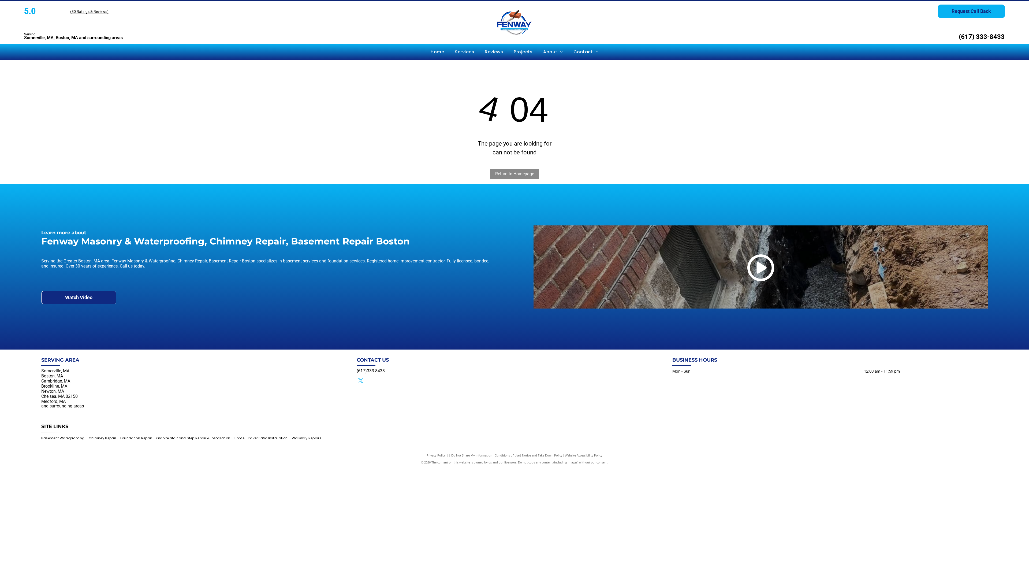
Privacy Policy (436, 455)
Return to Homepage (514, 173)
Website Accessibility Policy (583, 455)
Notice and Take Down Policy (542, 455)
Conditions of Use (507, 455)
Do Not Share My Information (471, 455)
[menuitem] (437, 52)
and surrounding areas (62, 406)
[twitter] (361, 381)
